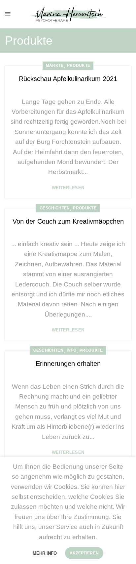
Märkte (55, 65)
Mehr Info (45, 553)
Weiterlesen (68, 188)
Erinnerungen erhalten (68, 363)
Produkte (78, 65)
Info (71, 350)
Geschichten (55, 208)
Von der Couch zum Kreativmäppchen (68, 221)
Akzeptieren (84, 553)
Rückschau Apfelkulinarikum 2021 (68, 78)
